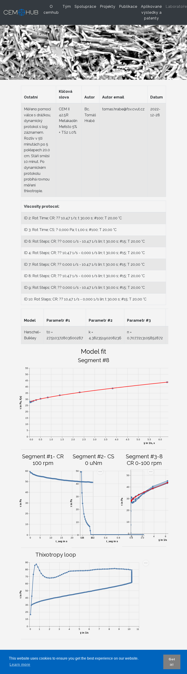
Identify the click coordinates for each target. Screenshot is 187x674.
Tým (67, 6)
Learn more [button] (20, 664)
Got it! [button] (172, 661)
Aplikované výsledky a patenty (152, 12)
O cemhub (52, 9)
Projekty (108, 6)
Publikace (129, 6)
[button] (14, 52)
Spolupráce (86, 6)
